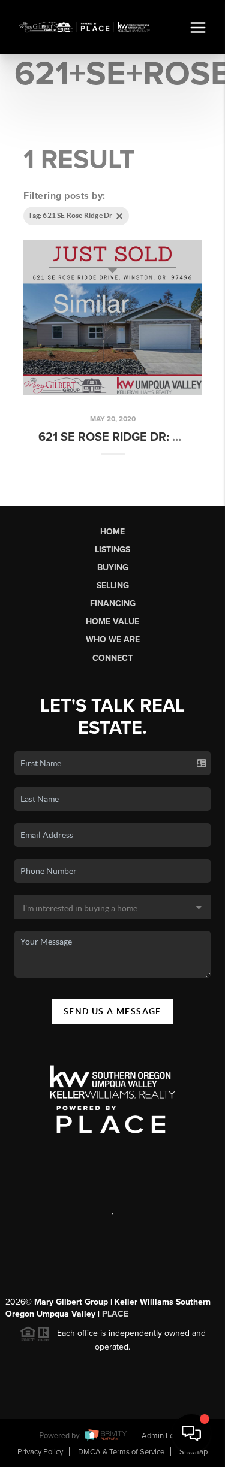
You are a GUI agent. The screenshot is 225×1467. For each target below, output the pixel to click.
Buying (112, 567)
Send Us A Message (112, 1011)
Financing (113, 603)
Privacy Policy (40, 1452)
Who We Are (113, 639)
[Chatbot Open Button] (191, 1433)
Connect (112, 658)
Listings (112, 550)
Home (112, 532)
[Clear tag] (119, 216)
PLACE (115, 1314)
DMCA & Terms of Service (121, 1452)
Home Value (112, 621)
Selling (113, 585)
